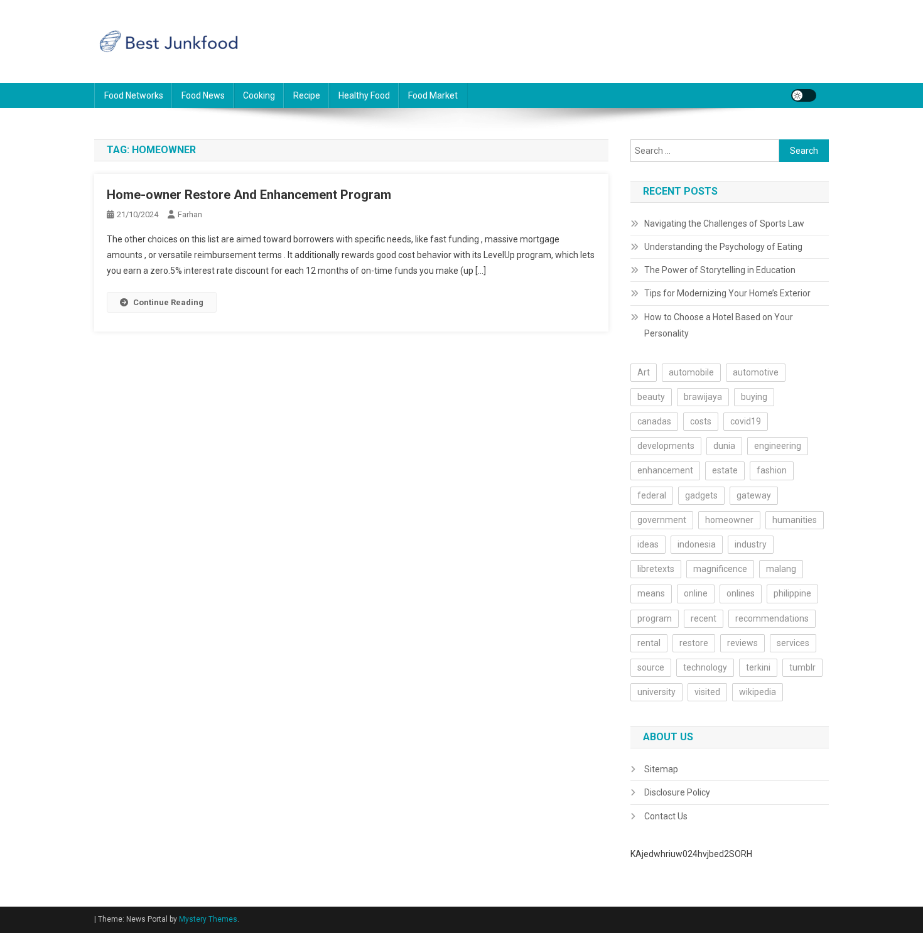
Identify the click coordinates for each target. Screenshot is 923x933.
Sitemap (661, 769)
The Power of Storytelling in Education (720, 270)
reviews (742, 643)
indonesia (696, 544)
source (650, 667)
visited (707, 692)
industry (751, 544)
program (654, 618)
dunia (724, 446)
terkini (758, 667)
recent (703, 618)
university (656, 692)
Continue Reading (168, 302)
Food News (203, 95)
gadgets (701, 495)
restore (693, 643)
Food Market (433, 95)
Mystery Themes (208, 919)
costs (700, 421)
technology (705, 667)
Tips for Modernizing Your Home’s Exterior (727, 293)
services (793, 643)
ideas (648, 544)
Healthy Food (364, 95)
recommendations (772, 618)
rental (649, 643)
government (661, 520)
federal (651, 495)
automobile (691, 372)
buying (754, 397)
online (696, 593)
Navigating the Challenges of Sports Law (724, 223)
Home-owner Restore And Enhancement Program (249, 194)
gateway (754, 495)
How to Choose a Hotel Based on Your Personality (718, 325)
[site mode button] (803, 95)
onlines (740, 593)
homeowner (729, 520)
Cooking (259, 95)
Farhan (190, 214)
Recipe (306, 95)
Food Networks (133, 95)
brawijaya (703, 397)
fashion (772, 470)
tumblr (802, 667)
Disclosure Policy (677, 792)
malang (781, 569)
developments (665, 446)
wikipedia (757, 692)
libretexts (655, 569)
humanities (794, 520)
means (651, 593)
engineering (777, 446)
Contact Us (666, 816)
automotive (756, 372)
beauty (651, 397)
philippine (792, 593)
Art (643, 372)
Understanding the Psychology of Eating (723, 247)
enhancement (665, 470)
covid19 (745, 421)
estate (725, 470)
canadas (654, 421)
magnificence (720, 569)
